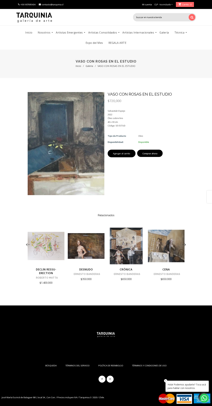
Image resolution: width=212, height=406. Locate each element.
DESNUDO (86, 269)
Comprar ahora (149, 153)
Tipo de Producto (117, 135)
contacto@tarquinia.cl (52, 4)
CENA (166, 269)
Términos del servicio (77, 365)
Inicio (78, 66)
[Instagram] (110, 379)
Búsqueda (51, 365)
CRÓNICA (126, 269)
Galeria (89, 66)
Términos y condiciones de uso (149, 365)
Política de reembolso (110, 365)
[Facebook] (102, 379)
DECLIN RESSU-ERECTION (46, 271)
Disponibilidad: (116, 142)
